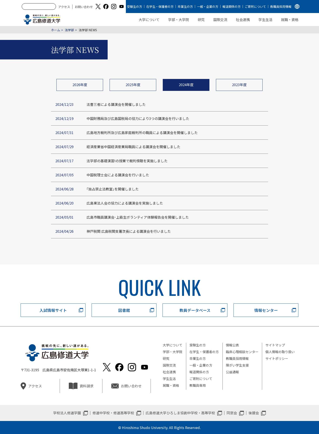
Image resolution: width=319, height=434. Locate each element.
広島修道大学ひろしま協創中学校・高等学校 (180, 412)
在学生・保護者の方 (160, 6)
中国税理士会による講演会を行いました (118, 174)
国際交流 (220, 19)
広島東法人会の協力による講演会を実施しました (125, 203)
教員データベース (194, 310)
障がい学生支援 (237, 365)
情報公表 (232, 345)
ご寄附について (255, 6)
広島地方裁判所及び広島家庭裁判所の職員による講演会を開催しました (142, 132)
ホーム (55, 30)
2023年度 (239, 84)
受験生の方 (134, 6)
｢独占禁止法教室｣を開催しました (113, 189)
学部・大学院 (178, 19)
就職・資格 (289, 19)
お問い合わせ (84, 7)
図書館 (124, 310)
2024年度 (186, 84)
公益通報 (232, 372)
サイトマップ (275, 345)
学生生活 (265, 19)
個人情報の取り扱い (280, 351)
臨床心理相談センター (242, 351)
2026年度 (79, 84)
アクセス (64, 7)
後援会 (253, 412)
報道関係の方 (231, 6)
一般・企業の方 (207, 6)
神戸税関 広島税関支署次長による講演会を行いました (129, 231)
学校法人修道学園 (67, 412)
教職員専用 (197, 385)
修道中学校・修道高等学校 (113, 412)
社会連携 (243, 19)
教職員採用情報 (280, 6)
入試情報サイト (53, 310)
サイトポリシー (276, 358)
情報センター (266, 310)
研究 (201, 19)
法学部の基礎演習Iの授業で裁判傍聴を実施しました (127, 160)
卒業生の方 (185, 6)
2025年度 (133, 84)
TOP (297, 417)
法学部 (69, 30)
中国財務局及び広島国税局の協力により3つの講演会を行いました (138, 118)
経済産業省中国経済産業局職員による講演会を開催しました (133, 146)
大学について (149, 19)
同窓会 (232, 412)
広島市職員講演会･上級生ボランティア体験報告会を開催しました (138, 217)
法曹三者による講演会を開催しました (116, 104)
